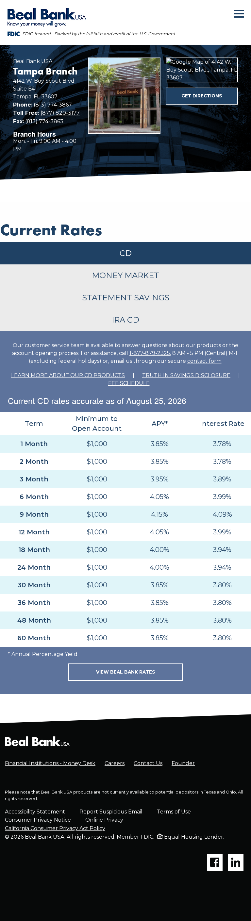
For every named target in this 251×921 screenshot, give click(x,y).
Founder (183, 763)
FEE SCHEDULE (129, 383)
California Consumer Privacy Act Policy (55, 828)
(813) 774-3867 (53, 105)
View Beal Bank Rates (125, 672)
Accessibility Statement (35, 812)
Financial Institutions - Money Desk (50, 763)
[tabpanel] (125, 512)
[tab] (125, 253)
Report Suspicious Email (110, 812)
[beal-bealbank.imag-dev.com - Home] (37, 741)
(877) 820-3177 (60, 113)
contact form (204, 361)
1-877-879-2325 (149, 353)
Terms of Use (174, 812)
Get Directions (201, 95)
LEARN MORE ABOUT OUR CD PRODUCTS (68, 375)
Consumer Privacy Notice (38, 820)
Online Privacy (104, 820)
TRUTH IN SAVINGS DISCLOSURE (186, 375)
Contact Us (148, 763)
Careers (115, 763)
